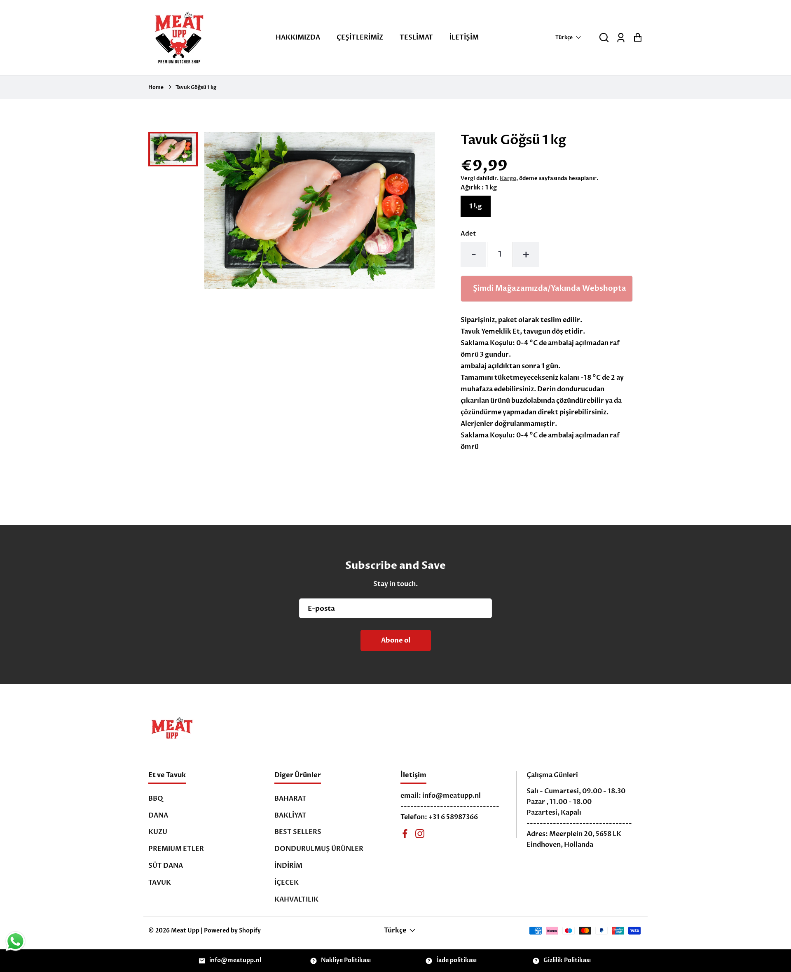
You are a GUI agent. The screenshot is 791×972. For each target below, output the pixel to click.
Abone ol (395, 640)
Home (156, 87)
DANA (158, 815)
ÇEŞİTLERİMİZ (360, 37)
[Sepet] (637, 38)
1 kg (475, 206)
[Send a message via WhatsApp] (15, 941)
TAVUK (159, 882)
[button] (604, 38)
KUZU (157, 831)
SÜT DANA (165, 865)
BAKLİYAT (290, 815)
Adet (468, 233)
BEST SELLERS (297, 831)
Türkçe (564, 37)
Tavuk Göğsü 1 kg (196, 87)
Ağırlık (479, 187)
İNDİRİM (288, 865)
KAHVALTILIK (296, 899)
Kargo (508, 178)
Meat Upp (185, 931)
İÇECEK (286, 882)
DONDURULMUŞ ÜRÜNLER (318, 848)
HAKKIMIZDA (298, 37)
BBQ (155, 798)
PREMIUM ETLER (176, 848)
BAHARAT (290, 798)
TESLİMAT (416, 37)
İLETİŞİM (464, 37)
